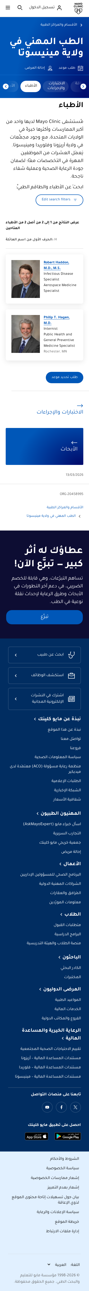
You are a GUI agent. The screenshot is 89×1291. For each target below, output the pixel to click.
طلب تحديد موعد (65, 377)
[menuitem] (56, 86)
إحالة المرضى (35, 68)
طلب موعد (67, 68)
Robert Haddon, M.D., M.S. (56, 265)
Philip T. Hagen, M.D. (57, 320)
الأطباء (31, 86)
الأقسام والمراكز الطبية (59, 25)
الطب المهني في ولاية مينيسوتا (51, 516)
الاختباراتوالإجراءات (56, 85)
